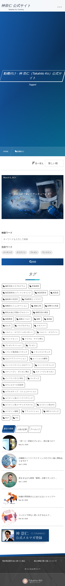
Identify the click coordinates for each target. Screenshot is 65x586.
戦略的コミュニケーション (16, 306)
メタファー (41, 326)
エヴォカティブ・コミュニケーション (20, 392)
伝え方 (8, 326)
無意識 (55, 293)
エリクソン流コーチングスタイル (19, 405)
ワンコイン (46, 252)
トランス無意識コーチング (16, 352)
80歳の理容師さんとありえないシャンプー (37, 496)
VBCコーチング (52, 411)
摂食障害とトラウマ (32, 299)
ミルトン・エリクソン (48, 332)
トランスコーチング (42, 352)
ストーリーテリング (45, 365)
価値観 (49, 319)
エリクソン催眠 (11, 411)
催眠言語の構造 (41, 312)
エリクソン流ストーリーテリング (19, 398)
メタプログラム (23, 326)
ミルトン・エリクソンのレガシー (19, 332)
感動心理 (37, 306)
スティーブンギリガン (44, 372)
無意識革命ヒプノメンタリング (18, 293)
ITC (16, 418)
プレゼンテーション (13, 345)
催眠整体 (8, 319)
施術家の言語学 (11, 299)
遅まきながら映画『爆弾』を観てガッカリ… (38, 478)
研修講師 (35, 286)
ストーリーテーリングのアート (18, 365)
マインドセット (11, 339)
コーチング (7, 252)
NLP (7, 418)
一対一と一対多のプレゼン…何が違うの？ (37, 441)
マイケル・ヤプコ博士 (34, 339)
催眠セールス (24, 319)
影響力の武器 (52, 306)
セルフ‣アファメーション (15, 359)
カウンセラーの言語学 (14, 385)
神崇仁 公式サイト (16, 5)
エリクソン (21, 252)
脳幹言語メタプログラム (15, 286)
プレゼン (33, 252)
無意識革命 (41, 293)
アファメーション (32, 411)
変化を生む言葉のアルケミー (17, 312)
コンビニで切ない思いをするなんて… (35, 515)
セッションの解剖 (40, 359)
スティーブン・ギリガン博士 (17, 372)
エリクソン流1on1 (46, 405)
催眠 (38, 319)
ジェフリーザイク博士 (14, 378)
